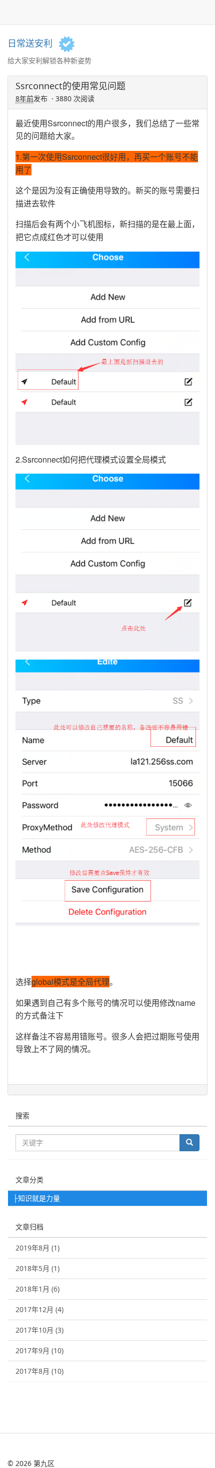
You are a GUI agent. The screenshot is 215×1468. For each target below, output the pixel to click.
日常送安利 (30, 43)
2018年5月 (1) (38, 1268)
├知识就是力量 (36, 1198)
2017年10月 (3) (40, 1330)
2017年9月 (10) (40, 1350)
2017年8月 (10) (40, 1371)
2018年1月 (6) (38, 1289)
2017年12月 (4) (40, 1309)
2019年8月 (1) (38, 1247)
